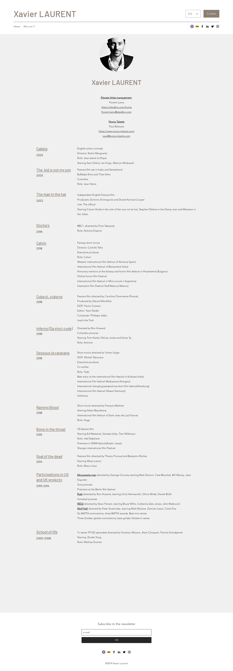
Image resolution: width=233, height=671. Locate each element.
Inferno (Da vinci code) (54, 328)
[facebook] (202, 26)
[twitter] (212, 26)
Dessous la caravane (53, 353)
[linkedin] (207, 26)
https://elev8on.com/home (116, 107)
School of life (46, 532)
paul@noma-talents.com (116, 136)
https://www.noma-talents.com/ (117, 131)
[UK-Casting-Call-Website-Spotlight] (192, 26)
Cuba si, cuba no (49, 296)
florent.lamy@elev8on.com (116, 112)
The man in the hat (51, 194)
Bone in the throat (50, 429)
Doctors (42, 225)
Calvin (41, 243)
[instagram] (217, 26)
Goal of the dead (49, 456)
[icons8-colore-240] (197, 26)
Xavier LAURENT (45, 14)
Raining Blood (47, 407)
